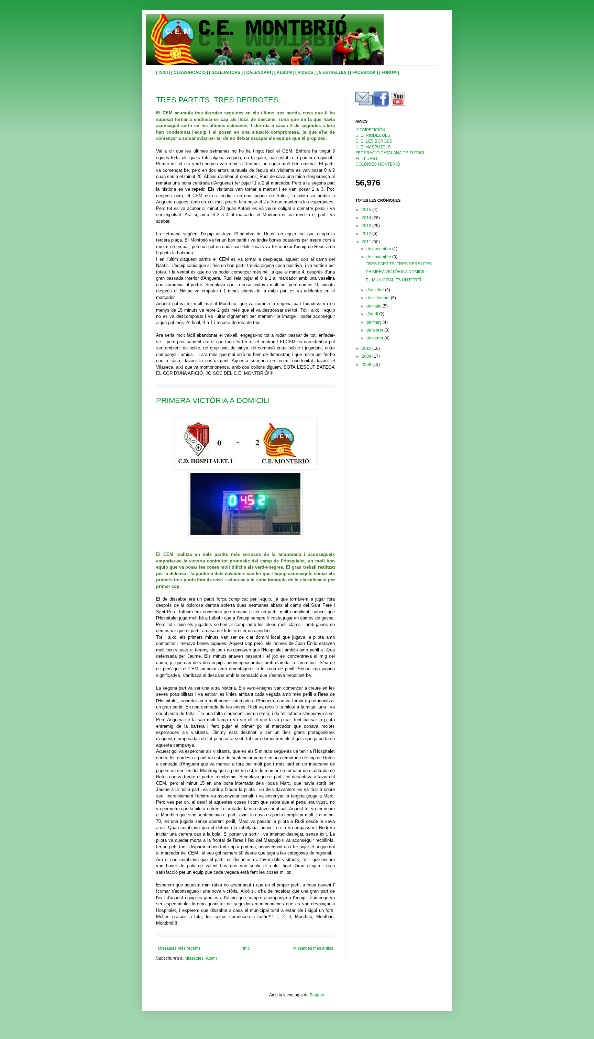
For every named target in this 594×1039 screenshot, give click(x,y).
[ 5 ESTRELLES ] (333, 72)
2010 (367, 348)
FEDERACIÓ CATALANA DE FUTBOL (390, 152)
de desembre (379, 248)
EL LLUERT (366, 158)
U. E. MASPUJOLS (372, 147)
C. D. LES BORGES (373, 141)
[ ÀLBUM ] (284, 72)
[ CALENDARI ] (259, 72)
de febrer (375, 330)
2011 (367, 241)
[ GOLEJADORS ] (226, 72)
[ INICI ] (163, 72)
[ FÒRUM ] (389, 72)
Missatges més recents (179, 948)
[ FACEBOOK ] (364, 72)
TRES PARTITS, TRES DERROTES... (220, 100)
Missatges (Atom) (201, 958)
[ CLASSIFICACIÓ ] (190, 72)
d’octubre (375, 290)
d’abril (372, 314)
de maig (374, 306)
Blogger (317, 995)
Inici (247, 948)
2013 (367, 225)
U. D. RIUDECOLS (372, 135)
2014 (367, 217)
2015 (367, 209)
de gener (375, 338)
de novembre (379, 257)
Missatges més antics (313, 948)
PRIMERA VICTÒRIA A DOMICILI (213, 400)
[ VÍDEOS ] (306, 72)
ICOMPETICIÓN (370, 129)
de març (374, 322)
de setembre (378, 297)
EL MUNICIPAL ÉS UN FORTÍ (393, 280)
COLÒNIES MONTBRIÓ (377, 164)
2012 (367, 233)
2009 (367, 356)
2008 (367, 364)
